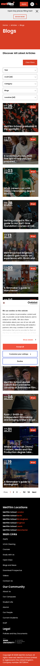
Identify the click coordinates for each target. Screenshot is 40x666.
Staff (5, 623)
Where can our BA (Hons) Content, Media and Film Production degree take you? (18, 450)
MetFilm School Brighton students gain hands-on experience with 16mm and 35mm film (19, 256)
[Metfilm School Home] (7, 4)
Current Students (10, 617)
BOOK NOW (20, 17)
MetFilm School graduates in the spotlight (20, 128)
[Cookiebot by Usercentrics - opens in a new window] (28, 302)
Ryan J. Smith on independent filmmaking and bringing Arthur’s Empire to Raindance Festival (20, 418)
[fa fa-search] (36, 4)
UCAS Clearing (9, 544)
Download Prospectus (12, 570)
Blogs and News (9, 565)
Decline (20, 361)
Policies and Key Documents (15, 633)
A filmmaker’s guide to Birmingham (17, 483)
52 (24, 492)
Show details (28, 340)
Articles (14, 25)
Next (34, 492)
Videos (6, 575)
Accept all (20, 347)
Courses (6, 549)
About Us (7, 591)
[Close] (37, 11)
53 (29, 492)
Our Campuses (9, 596)
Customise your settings (18, 354)
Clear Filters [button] (30, 62)
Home (5, 25)
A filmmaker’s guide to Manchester (17, 289)
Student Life (8, 602)
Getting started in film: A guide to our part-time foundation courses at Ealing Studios (20, 224)
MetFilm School (13, 512)
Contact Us (8, 581)
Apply (24, 4)
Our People (8, 612)
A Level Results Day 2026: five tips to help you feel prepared (18, 158)
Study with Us (8, 554)
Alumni (6, 607)
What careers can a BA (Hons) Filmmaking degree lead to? (19, 191)
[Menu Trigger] (32, 4)
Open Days (7, 560)
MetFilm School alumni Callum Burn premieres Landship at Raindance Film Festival (20, 386)
